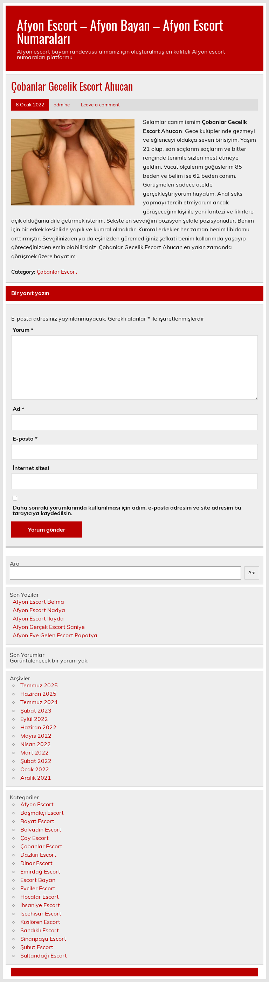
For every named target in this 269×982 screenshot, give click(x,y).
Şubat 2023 (35, 710)
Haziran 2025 (38, 693)
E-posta (25, 438)
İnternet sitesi (31, 468)
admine (62, 104)
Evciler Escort (37, 888)
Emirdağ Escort (40, 871)
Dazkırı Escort (38, 854)
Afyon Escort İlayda (38, 618)
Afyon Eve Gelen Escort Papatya (55, 635)
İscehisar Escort (40, 913)
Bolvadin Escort (40, 829)
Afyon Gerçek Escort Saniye (49, 626)
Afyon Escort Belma (38, 601)
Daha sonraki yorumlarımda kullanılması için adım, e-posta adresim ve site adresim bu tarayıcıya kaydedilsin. (127, 510)
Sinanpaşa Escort (43, 938)
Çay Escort (34, 837)
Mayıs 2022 (35, 735)
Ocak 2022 (34, 769)
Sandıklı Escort (39, 930)
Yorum (23, 329)
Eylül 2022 (34, 718)
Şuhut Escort (36, 947)
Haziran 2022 (38, 727)
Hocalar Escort (39, 896)
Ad (18, 409)
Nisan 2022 (35, 744)
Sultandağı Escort (43, 955)
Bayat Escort (37, 821)
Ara (15, 563)
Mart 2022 (34, 752)
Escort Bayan (37, 879)
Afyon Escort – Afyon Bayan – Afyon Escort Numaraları (120, 31)
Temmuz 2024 (39, 702)
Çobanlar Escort (57, 271)
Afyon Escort (37, 804)
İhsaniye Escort (40, 905)
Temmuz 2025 (39, 685)
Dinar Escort (36, 863)
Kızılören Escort (40, 921)
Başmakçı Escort (42, 812)
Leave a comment (100, 104)
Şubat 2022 (35, 760)
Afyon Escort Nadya (39, 609)
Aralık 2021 (35, 777)
